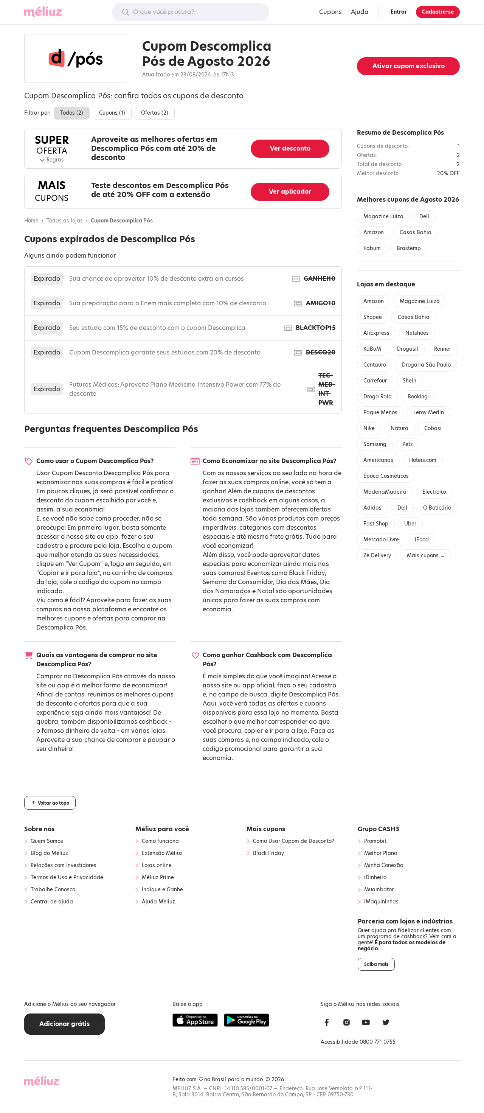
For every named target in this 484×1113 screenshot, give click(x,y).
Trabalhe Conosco (53, 890)
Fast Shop (375, 523)
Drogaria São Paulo (426, 364)
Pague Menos (380, 412)
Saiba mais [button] (376, 964)
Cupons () (112, 113)
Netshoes (417, 333)
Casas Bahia (415, 232)
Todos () (71, 113)
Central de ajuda (52, 902)
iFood (422, 539)
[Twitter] (386, 1024)
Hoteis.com (422, 460)
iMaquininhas (381, 902)
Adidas (372, 507)
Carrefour (375, 380)
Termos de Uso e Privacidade (67, 878)
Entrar (399, 12)
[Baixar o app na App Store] (195, 1020)
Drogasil (407, 349)
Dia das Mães (296, 582)
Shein (409, 380)
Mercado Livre (381, 539)
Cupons (330, 12)
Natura (399, 428)
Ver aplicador (290, 191)
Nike (369, 428)
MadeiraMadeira (384, 492)
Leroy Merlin (428, 412)
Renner (442, 349)
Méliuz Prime (158, 878)
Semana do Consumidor (238, 582)
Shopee (372, 317)
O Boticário (437, 507)
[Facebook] (327, 1024)
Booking (418, 396)
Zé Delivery (377, 555)
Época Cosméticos (386, 476)
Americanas (378, 460)
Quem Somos (47, 841)
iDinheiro (375, 878)
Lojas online (157, 866)
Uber (410, 523)
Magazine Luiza (383, 216)
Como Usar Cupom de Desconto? (293, 841)
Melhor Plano (380, 853)
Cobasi (433, 428)
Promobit (375, 841)
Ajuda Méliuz (158, 902)
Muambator (379, 890)
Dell (424, 216)
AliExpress (376, 333)
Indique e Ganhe (162, 890)
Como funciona (160, 841)
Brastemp (409, 248)
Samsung (374, 444)
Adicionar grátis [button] (64, 1024)
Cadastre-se (438, 12)
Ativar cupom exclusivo (408, 66)
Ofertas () (154, 113)
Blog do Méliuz (49, 853)
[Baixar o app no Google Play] (246, 1020)
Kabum (372, 248)
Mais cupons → (426, 555)
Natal (265, 591)
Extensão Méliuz (162, 853)
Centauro (374, 364)
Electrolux (434, 492)
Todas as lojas (65, 221)
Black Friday (307, 573)
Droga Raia (377, 396)
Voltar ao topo (53, 803)
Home (31, 221)
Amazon (373, 232)
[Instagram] (346, 1024)
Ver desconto (290, 148)
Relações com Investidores (63, 866)
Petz (407, 444)
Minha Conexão (383, 866)
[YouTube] (366, 1024)
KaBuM (372, 349)
